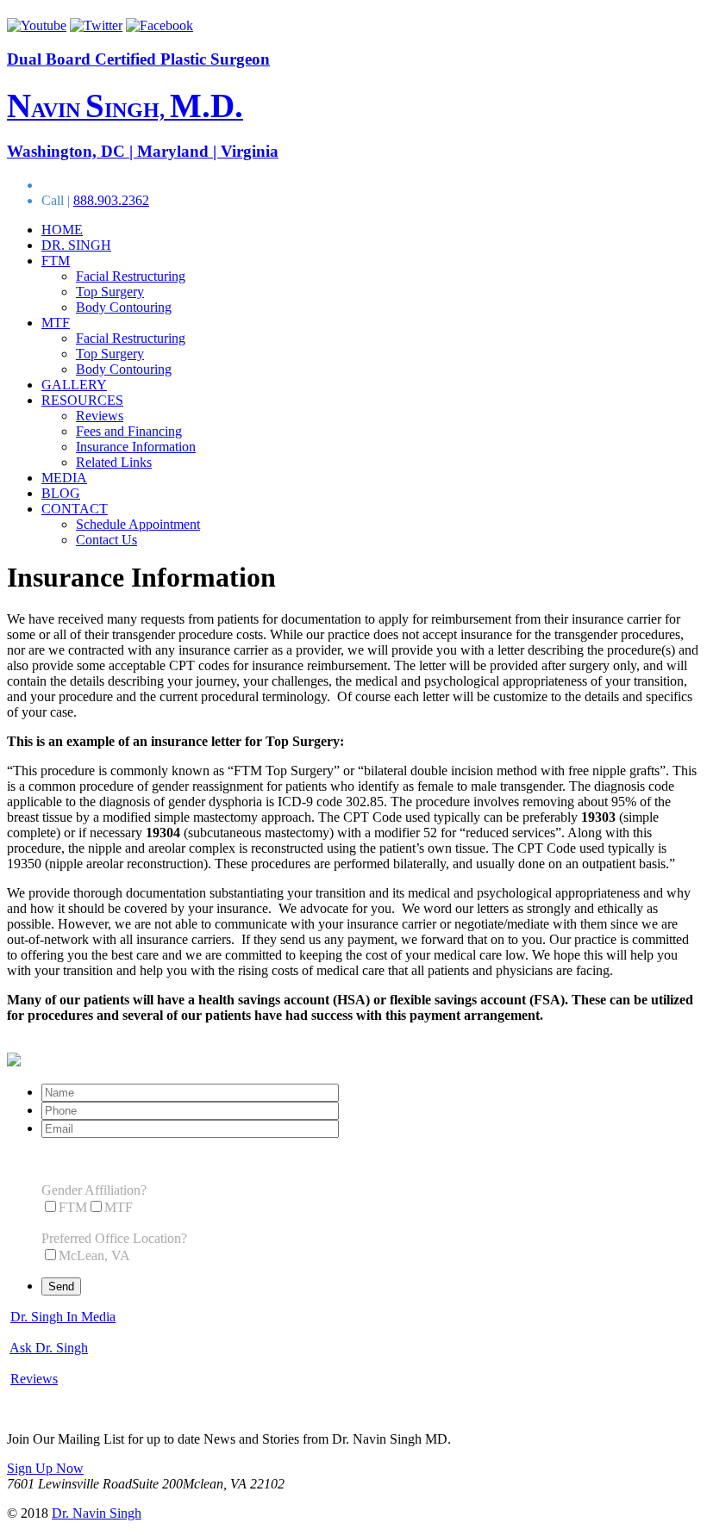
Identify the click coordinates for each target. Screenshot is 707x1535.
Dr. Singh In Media (63, 1316)
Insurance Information (136, 446)
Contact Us (106, 539)
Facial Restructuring (130, 276)
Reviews (99, 415)
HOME (62, 229)
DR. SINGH (76, 245)
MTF (55, 322)
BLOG (60, 493)
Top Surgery (110, 291)
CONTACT (74, 508)
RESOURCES (82, 400)
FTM (55, 260)
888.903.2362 (111, 200)
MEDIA (64, 477)
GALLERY (74, 384)
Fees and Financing (129, 431)
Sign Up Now (45, 1468)
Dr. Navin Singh (96, 1513)
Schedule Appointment (138, 524)
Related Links (114, 462)
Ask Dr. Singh (48, 1347)
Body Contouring (124, 307)
